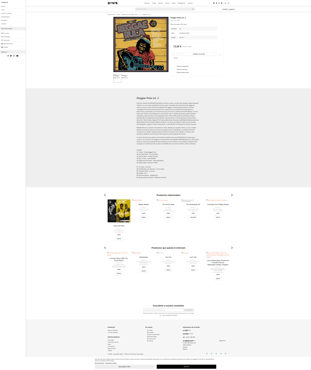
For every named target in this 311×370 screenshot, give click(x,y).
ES (225, 3)
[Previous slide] (116, 45)
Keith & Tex (120, 232)
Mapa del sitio (112, 348)
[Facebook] (214, 3)
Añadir (119, 238)
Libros (3, 10)
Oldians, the (195, 210)
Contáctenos (111, 346)
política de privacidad (172, 315)
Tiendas (110, 350)
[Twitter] (216, 3)
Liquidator (4, 20)
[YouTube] (221, 3)
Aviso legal (111, 340)
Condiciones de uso (113, 342)
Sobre (109, 344)
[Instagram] (219, 3)
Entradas (3, 24)
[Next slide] (166, 45)
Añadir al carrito (199, 54)
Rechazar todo (124, 367)
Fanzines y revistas (6, 13)
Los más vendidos (113, 332)
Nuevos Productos (113, 330)
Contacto (187, 330)
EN (228, 3)
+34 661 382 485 (190, 337)
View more (193, 217)
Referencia (173, 20)
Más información (99, 363)
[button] (117, 78)
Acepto (186, 367)
